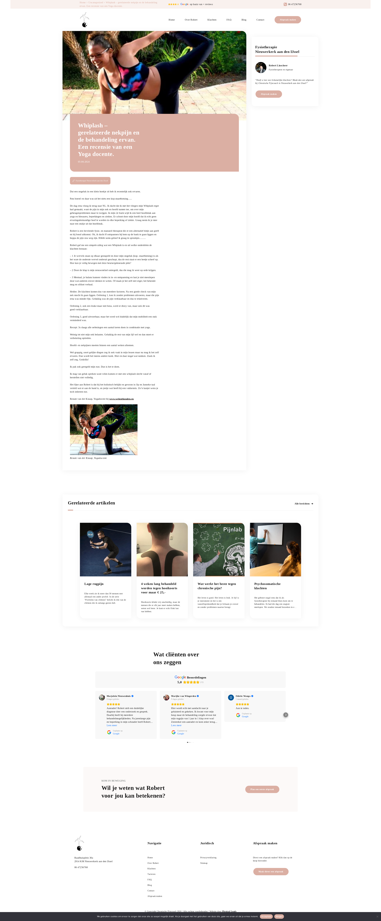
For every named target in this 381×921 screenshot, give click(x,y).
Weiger (279, 916)
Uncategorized (95, 2)
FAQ (229, 19)
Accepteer (266, 916)
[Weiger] (377, 916)
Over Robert (191, 19)
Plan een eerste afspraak (262, 789)
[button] (95, 714)
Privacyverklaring (208, 857)
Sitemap (204, 863)
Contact (260, 19)
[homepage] (85, 19)
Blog (244, 19)
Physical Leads (229, 911)
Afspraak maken (288, 20)
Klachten (212, 19)
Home (83, 2)
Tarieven (151, 874)
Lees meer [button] (112, 725)
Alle (302, 503)
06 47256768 (294, 4)
